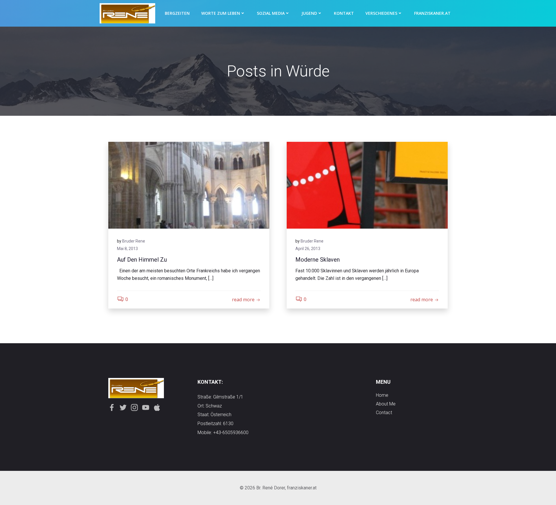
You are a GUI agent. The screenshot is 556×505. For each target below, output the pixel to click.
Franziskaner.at (432, 13)
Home (382, 395)
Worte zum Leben (220, 13)
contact (384, 412)
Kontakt (344, 13)
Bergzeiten (177, 13)
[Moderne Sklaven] (367, 185)
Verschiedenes (381, 13)
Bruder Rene (133, 241)
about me (386, 404)
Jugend (309, 13)
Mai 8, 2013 (127, 248)
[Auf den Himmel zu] (188, 185)
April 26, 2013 (307, 248)
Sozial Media (271, 13)
